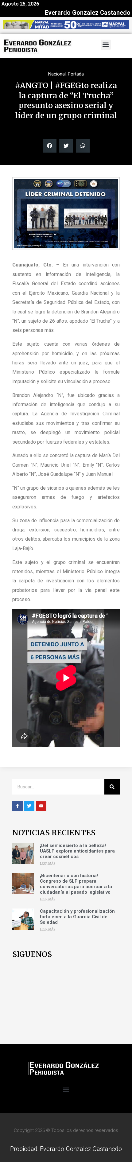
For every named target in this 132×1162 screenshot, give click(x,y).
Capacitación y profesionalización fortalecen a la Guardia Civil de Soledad (77, 916)
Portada (76, 74)
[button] (106, 45)
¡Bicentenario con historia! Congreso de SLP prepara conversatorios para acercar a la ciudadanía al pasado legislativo (76, 884)
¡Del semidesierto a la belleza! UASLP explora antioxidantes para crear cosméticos (77, 851)
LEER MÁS (48, 864)
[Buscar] (112, 787)
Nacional (57, 74)
